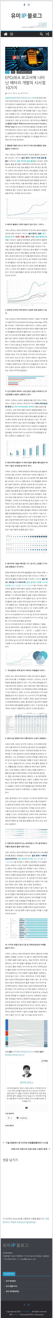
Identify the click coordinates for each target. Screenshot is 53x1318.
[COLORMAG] (15, 1245)
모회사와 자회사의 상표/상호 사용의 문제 (29, 1149)
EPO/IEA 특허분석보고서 (23, 1052)
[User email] (26, 1108)
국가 (13, 72)
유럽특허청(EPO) (12, 98)
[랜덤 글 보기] (47, 34)
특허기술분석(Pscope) (24, 72)
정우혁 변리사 (24, 93)
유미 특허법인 (11, 1281)
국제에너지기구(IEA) (29, 98)
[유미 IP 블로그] (6, 34)
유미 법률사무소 (12, 1286)
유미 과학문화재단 (12, 1291)
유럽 (7, 72)
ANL (21, 992)
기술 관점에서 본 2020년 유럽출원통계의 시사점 (27, 1142)
